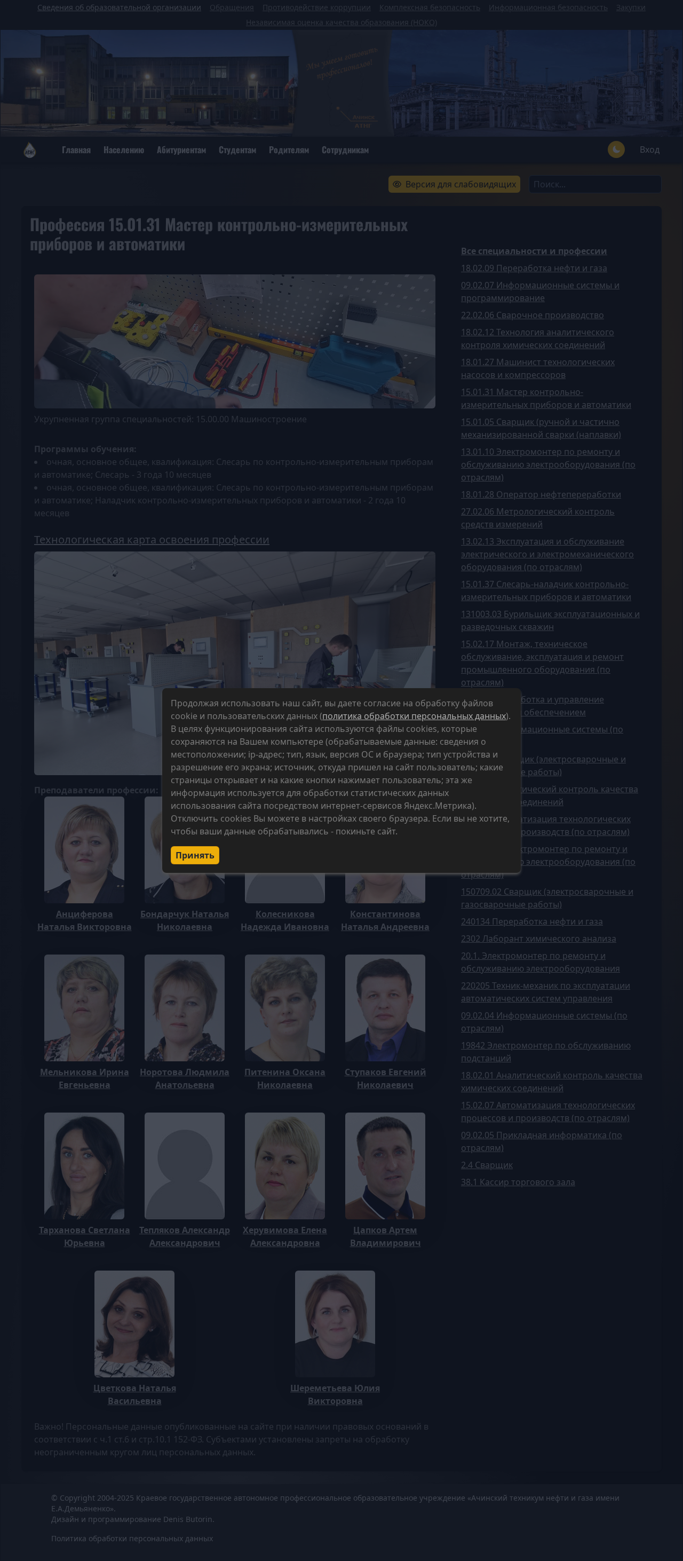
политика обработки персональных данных (414, 716)
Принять (195, 855)
